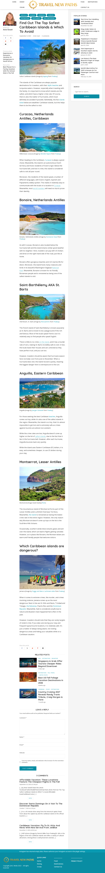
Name (21, 737)
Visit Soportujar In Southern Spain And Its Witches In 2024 (89, 51)
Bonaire (32, 15)
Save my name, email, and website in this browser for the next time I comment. (43, 761)
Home (39, 861)
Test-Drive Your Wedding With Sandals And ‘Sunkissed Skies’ (90, 21)
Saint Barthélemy (49, 18)
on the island (44, 342)
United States (43, 675)
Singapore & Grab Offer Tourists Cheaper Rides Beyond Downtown (50, 663)
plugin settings (80, 851)
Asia (39, 658)
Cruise (22, 7)
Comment (22, 718)
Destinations (25, 18)
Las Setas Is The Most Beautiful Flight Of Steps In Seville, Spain (90, 61)
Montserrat (36, 18)
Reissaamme (45, 322)
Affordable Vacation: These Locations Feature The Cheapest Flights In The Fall (39, 780)
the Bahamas (31, 606)
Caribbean (42, 15)
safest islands (40, 436)
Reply (30, 798)
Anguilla (24, 15)
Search (86, 96)
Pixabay (54, 76)
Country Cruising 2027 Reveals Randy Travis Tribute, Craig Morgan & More (50, 696)
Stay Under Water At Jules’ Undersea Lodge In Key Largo (90, 31)
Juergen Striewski (37, 410)
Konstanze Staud (51, 237)
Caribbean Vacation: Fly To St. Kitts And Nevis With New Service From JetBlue (39, 826)
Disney (39, 864)
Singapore (55, 658)
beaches (52, 416)
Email (21, 745)
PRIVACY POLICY (76, 861)
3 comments (45, 36)
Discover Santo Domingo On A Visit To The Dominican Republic (40, 804)
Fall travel (51, 673)
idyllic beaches (53, 85)
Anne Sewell (8, 29)
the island (32, 515)
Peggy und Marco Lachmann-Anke (43, 591)
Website (22, 753)
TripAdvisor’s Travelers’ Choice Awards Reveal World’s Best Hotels (89, 41)
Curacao (51, 15)
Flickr (43, 503)
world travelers (39, 188)
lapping (45, 76)
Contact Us (85, 7)
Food (56, 861)
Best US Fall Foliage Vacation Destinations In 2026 (50, 680)
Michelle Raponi (46, 154)
